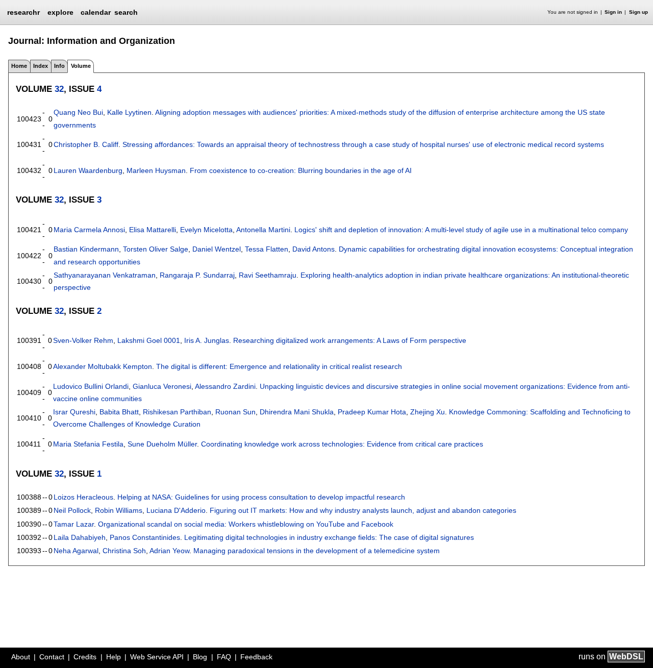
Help (113, 657)
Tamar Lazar (74, 524)
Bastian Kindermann (86, 249)
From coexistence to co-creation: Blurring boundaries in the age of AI (301, 170)
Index (40, 66)
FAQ (224, 657)
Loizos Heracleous (83, 497)
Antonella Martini (263, 230)
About (20, 657)
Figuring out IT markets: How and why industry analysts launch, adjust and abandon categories (363, 510)
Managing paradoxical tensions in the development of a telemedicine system (316, 551)
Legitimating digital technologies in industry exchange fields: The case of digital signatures (329, 537)
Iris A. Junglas (206, 340)
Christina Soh (124, 551)
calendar (96, 12)
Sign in (613, 12)
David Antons (313, 249)
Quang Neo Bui (78, 112)
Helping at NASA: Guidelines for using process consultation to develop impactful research (261, 497)
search (126, 12)
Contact (51, 657)
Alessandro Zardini (225, 386)
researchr (23, 11)
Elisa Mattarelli (152, 230)
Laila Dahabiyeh (80, 537)
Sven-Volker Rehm (83, 340)
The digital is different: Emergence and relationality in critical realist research (279, 366)
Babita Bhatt (119, 412)
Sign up (638, 12)
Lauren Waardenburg (88, 170)
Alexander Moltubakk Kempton (102, 366)
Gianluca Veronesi (162, 386)
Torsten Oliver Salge (155, 249)
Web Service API (157, 657)
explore (60, 12)
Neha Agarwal (76, 551)
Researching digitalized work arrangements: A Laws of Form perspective (349, 340)
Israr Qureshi (74, 412)
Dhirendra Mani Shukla (297, 412)
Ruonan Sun (235, 412)
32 (59, 89)
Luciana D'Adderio (176, 510)
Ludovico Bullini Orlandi (91, 386)
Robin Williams (118, 510)
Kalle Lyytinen (129, 112)
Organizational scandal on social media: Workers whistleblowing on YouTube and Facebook (245, 524)
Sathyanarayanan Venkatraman (105, 275)
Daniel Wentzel (216, 249)
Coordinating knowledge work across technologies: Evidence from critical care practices (342, 444)
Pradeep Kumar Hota (372, 412)
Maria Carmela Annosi (89, 230)
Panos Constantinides (145, 537)
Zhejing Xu (427, 412)
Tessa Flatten (266, 249)
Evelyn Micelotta (206, 230)
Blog (200, 657)
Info (59, 66)
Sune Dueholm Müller (162, 444)
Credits (84, 657)
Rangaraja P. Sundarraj (197, 275)
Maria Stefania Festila (88, 444)
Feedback (256, 657)
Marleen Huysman (156, 170)
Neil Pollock (72, 510)
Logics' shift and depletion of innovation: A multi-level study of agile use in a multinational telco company (461, 230)
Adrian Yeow (169, 551)
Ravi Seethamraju (267, 275)
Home (19, 66)
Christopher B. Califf (86, 144)
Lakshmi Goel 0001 (148, 340)
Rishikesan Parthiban (177, 412)
